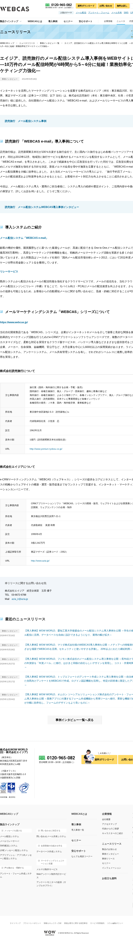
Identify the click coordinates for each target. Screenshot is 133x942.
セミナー (106, 863)
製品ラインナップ (9, 21)
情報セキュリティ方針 (53, 923)
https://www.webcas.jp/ (14, 322)
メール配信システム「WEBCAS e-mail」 (24, 238)
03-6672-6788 (19, 594)
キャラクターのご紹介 (112, 833)
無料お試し (122, 6)
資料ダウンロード (86, 6)
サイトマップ (15, 923)
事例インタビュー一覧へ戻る (75, 720)
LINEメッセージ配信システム (14, 850)
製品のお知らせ (109, 849)
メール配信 (81, 12)
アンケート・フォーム (98, 12)
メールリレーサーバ (9, 841)
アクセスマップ (109, 824)
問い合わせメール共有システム (51, 836)
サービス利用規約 (97, 923)
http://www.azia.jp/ (40, 560)
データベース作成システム (49, 851)
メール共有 (116, 12)
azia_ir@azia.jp (20, 599)
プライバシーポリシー (32, 923)
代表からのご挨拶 (110, 828)
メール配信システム (9, 836)
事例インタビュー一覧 (49, 43)
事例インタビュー (110, 854)
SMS (126, 12)
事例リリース (108, 858)
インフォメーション (111, 868)
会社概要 (106, 819)
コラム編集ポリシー (115, 923)
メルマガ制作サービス (47, 869)
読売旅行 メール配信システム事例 (25, 121)
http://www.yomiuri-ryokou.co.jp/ (46, 449)
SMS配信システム (8, 845)
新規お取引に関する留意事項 (75, 923)
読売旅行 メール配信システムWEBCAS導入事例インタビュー (42, 207)
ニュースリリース (27, 43)
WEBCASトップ (7, 43)
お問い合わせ (105, 6)
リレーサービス (9, 271)
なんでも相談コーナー (81, 856)
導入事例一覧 (77, 830)
